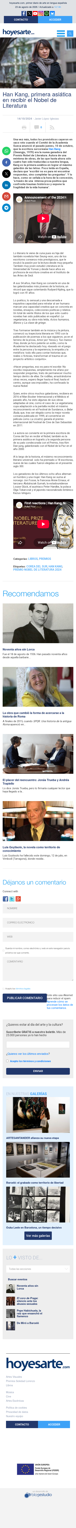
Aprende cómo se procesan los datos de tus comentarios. (60, 1005)
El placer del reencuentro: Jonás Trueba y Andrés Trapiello (36, 781)
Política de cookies (16, 1407)
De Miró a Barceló (28, 1322)
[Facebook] (5, 899)
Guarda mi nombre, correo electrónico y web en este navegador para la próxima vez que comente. (37, 950)
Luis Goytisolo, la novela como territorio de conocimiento (31, 849)
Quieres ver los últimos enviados (28, 1054)
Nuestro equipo (14, 1416)
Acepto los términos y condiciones (30, 1061)
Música (10, 1392)
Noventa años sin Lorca (19, 649)
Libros (33, 558)
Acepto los (17, 989)
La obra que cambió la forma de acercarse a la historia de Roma (33, 714)
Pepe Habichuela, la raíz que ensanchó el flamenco (29, 1313)
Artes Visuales (14, 1376)
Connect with (10, 891)
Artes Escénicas (15, 1400)
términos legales (23, 989)
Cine (8, 1396)
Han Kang (54, 149)
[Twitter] (12, 899)
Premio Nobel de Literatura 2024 (37, 569)
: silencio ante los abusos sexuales (27, 1301)
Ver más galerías (38, 1236)
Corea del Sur (36, 566)
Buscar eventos (17, 1279)
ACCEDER (55, 19)
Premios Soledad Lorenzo (20, 1381)
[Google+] (18, 899)
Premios (45, 558)
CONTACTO (21, 19)
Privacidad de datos (17, 1412)
